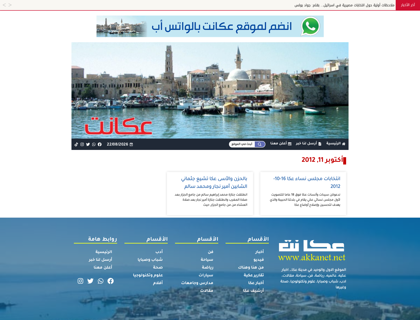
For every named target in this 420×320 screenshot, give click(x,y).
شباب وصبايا (150, 260)
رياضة (207, 268)
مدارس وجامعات (197, 283)
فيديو (259, 260)
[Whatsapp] (94, 144)
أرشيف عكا (253, 291)
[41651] (210, 35)
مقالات (206, 291)
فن (210, 252)
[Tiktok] (76, 144)
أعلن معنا (103, 268)
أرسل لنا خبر (100, 260)
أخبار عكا (256, 283)
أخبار (259, 252)
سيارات (206, 275)
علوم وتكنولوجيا (148, 275)
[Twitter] (88, 144)
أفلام (158, 283)
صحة (158, 268)
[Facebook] (99, 144)
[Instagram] (82, 144)
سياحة (207, 260)
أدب (159, 252)
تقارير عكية (254, 275)
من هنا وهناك (251, 268)
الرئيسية (104, 252)
